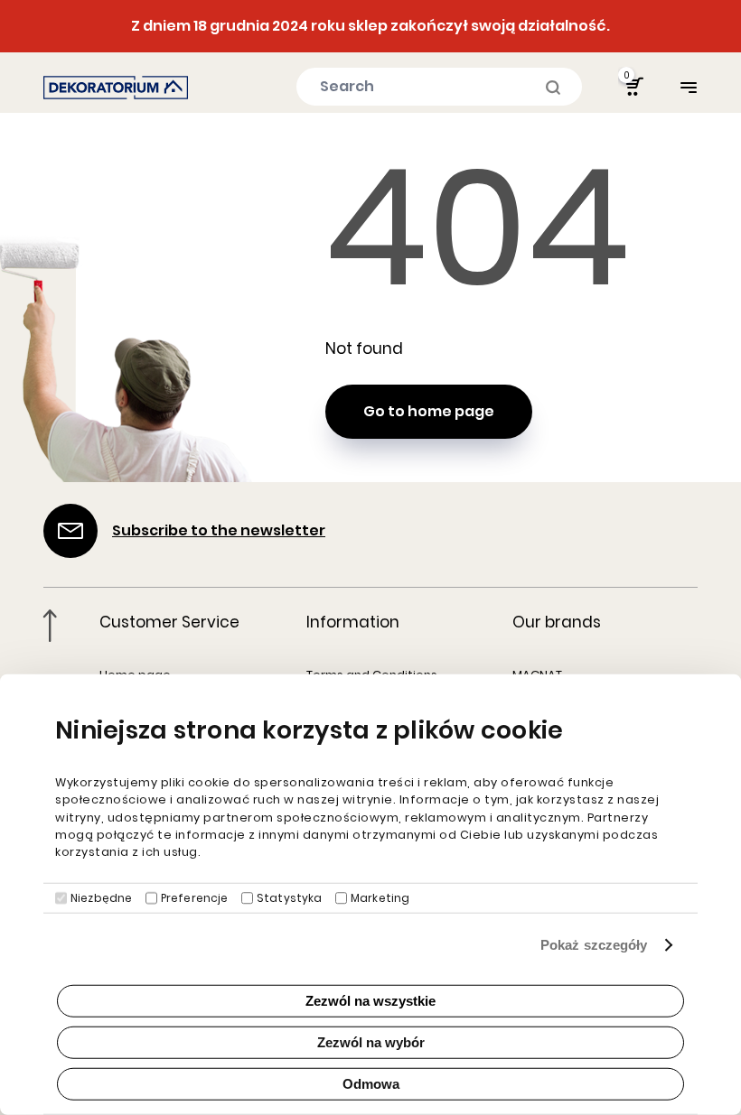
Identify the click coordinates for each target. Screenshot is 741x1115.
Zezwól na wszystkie (370, 1000)
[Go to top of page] (50, 625)
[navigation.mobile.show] (688, 87)
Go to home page (428, 411)
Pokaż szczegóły (594, 944)
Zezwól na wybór (371, 1042)
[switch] (151, 898)
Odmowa (370, 1084)
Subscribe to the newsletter (218, 530)
